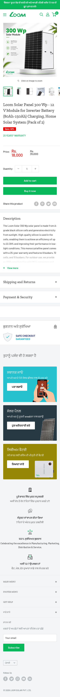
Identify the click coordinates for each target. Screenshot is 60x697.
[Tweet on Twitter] (48, 203)
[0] (54, 14)
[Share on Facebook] (36, 203)
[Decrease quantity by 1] (18, 168)
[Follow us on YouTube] (23, 679)
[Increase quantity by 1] (35, 168)
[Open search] (41, 14)
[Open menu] (4, 14)
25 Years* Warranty (14, 135)
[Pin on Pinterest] (42, 203)
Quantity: (8, 168)
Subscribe (14, 647)
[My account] (47, 14)
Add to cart (30, 180)
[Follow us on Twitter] (11, 679)
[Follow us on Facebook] (5, 679)
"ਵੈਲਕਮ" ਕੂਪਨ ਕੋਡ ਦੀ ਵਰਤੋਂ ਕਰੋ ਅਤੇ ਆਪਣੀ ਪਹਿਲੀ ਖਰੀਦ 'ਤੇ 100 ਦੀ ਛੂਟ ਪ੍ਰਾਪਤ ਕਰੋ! (30, 4)
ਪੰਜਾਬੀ (7, 663)
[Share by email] (54, 203)
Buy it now (30, 190)
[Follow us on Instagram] (17, 679)
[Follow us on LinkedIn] (30, 679)
